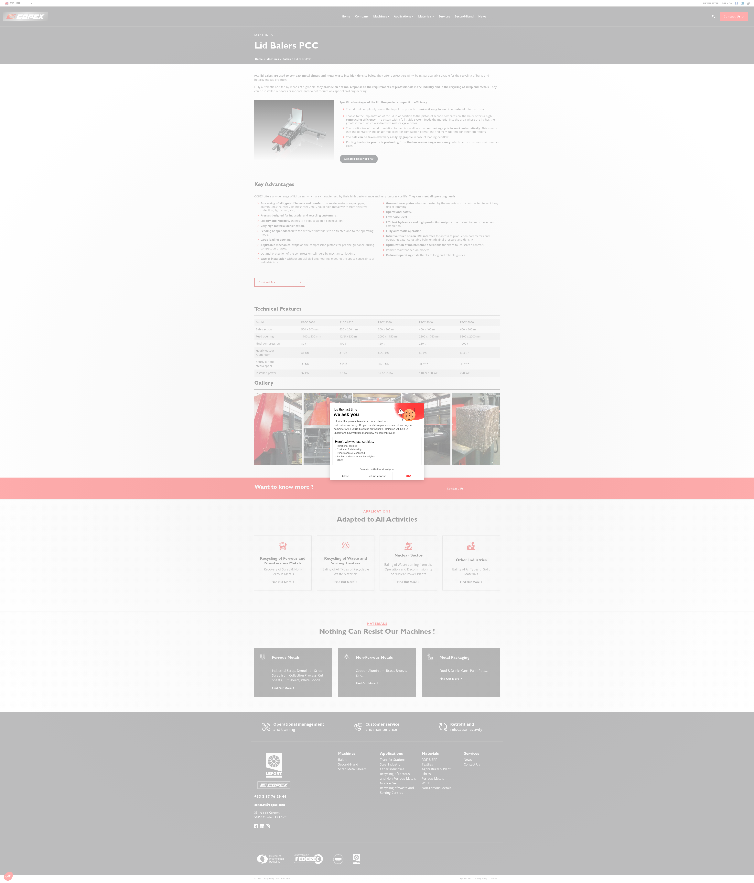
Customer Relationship (349, 449)
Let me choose (377, 476)
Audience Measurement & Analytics (356, 456)
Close (345, 476)
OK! (408, 476)
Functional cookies (347, 446)
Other (340, 460)
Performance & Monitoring (351, 453)
